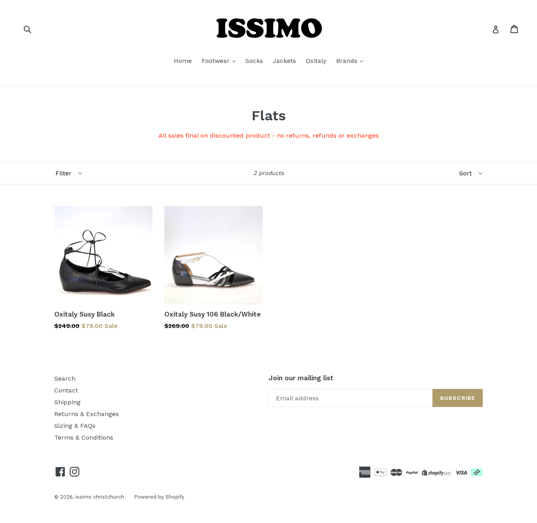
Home (183, 60)
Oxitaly (316, 60)
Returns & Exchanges (86, 414)
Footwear (217, 60)
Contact (66, 390)
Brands (347, 60)
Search (64, 378)
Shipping (67, 402)
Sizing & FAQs (75, 425)
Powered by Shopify (159, 497)
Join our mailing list (300, 378)
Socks (254, 60)
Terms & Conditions (83, 437)
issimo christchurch (99, 497)
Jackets (284, 60)
